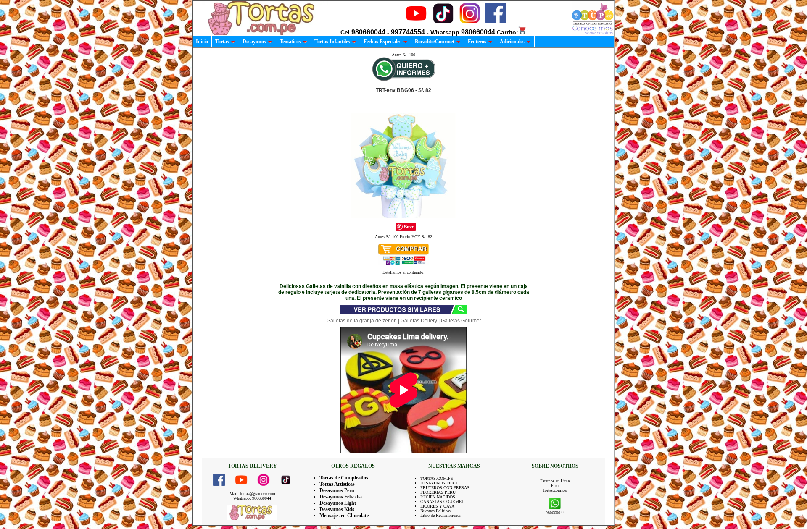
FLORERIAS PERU (438, 492)
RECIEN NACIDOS (437, 497)
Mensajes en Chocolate (344, 516)
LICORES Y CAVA (437, 506)
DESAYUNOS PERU (438, 483)
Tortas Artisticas (337, 484)
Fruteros (477, 42)
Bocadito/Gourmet (434, 42)
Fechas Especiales (382, 42)
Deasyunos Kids (336, 509)
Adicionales (512, 42)
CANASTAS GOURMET (442, 501)
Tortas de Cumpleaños (343, 478)
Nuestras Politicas (435, 510)
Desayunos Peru (336, 490)
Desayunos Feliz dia (340, 497)
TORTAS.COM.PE (436, 478)
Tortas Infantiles (332, 42)
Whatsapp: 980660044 (252, 498)
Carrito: (507, 32)
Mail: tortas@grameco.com (252, 493)
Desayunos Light (337, 503)
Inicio (202, 42)
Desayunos (254, 42)
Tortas (222, 42)
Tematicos (290, 42)
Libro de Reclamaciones (440, 515)
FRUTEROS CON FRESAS (444, 487)
